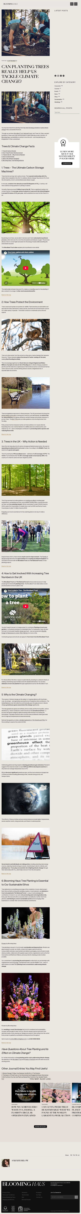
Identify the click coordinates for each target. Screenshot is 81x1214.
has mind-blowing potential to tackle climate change (25, 129)
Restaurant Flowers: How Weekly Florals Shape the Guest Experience (69, 19)
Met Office (15, 419)
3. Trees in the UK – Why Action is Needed (13, 155)
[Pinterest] (63, 76)
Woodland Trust (18, 133)
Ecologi (16, 962)
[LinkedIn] (61, 76)
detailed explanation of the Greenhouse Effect (32, 720)
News (56, 94)
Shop (56, 97)
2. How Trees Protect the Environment (12, 153)
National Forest (28, 133)
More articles (40, 1126)
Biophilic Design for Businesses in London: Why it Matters (24, 632)
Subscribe (76, 1197)
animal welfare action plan (9, 415)
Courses (57, 89)
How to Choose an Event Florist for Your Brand (70, 54)
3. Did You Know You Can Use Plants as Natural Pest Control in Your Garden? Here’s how (24, 1078)
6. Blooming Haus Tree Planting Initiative (13, 160)
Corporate (58, 86)
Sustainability (12, 61)
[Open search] (71, 4)
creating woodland (30, 500)
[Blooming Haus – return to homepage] (22, 4)
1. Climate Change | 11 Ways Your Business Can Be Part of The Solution (21, 1073)
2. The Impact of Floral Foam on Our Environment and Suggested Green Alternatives (25, 1075)
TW (74, 1155)
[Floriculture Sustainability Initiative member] (24, 1209)
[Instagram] (58, 76)
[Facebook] (55, 76)
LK (78, 1155)
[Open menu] (75, 4)
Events (56, 91)
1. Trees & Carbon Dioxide (9, 151)
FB (71, 1155)
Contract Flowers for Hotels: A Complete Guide (70, 30)
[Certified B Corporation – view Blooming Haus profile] (13, 1209)
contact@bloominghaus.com (18, 1039)
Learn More (67, 163)
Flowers (4, 943)
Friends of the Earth (29, 1059)
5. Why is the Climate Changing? (10, 159)
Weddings (57, 102)
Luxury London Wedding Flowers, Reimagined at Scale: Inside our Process (70, 43)
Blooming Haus (6, 137)
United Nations (6, 703)
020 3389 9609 (54, 1184)
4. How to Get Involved (8, 157)
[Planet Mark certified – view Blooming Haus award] (5, 1208)
